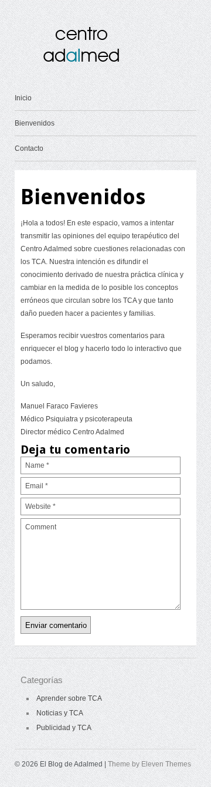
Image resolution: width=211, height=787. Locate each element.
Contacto (29, 148)
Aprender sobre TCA (69, 698)
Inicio (23, 98)
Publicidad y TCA (63, 728)
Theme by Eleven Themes (149, 764)
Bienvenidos (35, 123)
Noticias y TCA (59, 713)
